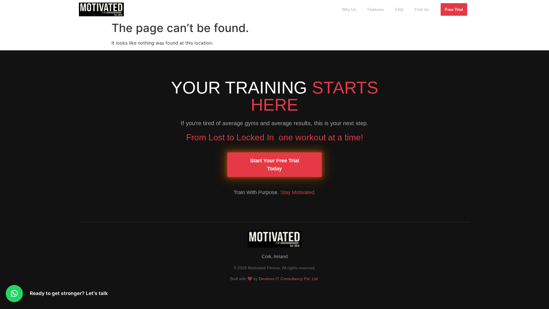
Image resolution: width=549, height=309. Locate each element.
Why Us (349, 9)
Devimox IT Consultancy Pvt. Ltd (288, 278)
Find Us (422, 9)
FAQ (399, 9)
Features (375, 9)
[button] (14, 293)
